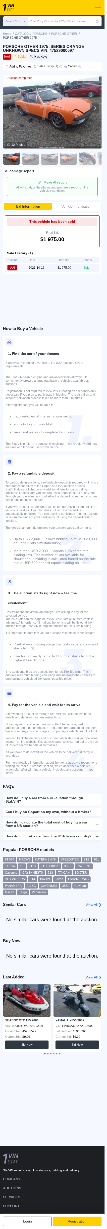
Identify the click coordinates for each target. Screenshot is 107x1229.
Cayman (80, 886)
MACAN (24, 859)
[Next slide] (94, 108)
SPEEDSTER (70, 859)
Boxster (45, 879)
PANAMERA (13, 886)
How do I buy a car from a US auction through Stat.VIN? (44, 799)
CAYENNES (49, 886)
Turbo (59, 879)
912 (86, 859)
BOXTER (81, 872)
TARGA (10, 866)
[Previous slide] (9, 108)
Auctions (12, 1188)
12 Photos (18, 145)
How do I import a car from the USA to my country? (48, 836)
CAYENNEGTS (32, 872)
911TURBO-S (50, 866)
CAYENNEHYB (45, 859)
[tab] (45, 1053)
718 (50, 872)
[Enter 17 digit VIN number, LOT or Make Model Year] (97, 21)
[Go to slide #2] (30, 158)
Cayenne (11, 872)
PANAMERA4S (78, 879)
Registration (77, 1221)
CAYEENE (84, 866)
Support (11, 1206)
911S (32, 866)
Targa (23, 892)
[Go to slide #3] (49, 158)
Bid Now (27, 1044)
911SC (31, 886)
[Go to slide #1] (11, 158)
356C (68, 866)
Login (27, 1221)
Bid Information (28, 206)
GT (22, 866)
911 (96, 859)
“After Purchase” (32, 766)
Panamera (39, 892)
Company (11, 1179)
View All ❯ (94, 905)
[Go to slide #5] (87, 158)
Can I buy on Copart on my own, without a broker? (48, 812)
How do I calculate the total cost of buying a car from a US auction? (46, 824)
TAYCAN (64, 872)
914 (32, 879)
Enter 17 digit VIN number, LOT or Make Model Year (58, 21)
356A (65, 886)
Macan (9, 892)
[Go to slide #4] (68, 158)
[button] (15, 21)
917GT (9, 859)
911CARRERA (15, 879)
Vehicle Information (76, 206)
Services (11, 1197)
